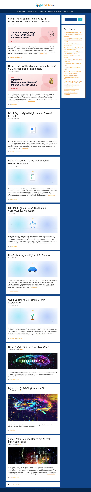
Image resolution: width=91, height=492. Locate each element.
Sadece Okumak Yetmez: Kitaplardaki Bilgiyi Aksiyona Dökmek (71, 77)
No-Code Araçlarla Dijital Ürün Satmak (29, 255)
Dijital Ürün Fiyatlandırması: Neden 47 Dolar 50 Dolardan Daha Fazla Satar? (32, 67)
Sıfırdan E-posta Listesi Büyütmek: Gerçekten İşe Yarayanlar (27, 209)
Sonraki (17, 484)
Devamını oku (43, 53)
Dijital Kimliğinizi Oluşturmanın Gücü (27, 388)
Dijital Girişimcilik (21, 11)
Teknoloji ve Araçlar (32, 11)
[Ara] (80, 19)
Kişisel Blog (43, 11)
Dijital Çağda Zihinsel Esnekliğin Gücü (28, 347)
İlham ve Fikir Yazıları (69, 11)
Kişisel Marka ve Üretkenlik (54, 11)
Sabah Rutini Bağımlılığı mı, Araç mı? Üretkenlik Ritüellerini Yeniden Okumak (29, 20)
